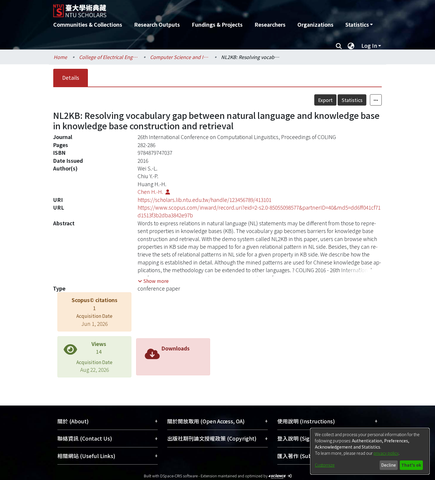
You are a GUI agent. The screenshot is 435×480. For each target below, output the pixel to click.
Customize (325, 465)
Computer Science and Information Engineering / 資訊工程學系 (179, 56)
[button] (153, 281)
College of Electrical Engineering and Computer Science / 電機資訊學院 (108, 56)
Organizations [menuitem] (315, 24)
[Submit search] (338, 45)
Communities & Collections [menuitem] (87, 24)
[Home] (185, 8)
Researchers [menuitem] (270, 24)
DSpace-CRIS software (179, 476)
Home (60, 56)
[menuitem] (359, 24)
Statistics (351, 99)
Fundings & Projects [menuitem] (217, 24)
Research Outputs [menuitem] (157, 24)
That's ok (411, 465)
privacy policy (386, 453)
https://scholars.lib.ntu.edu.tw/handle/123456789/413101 (204, 199)
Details (70, 77)
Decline (388, 465)
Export (325, 99)
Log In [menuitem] (369, 45)
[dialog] (370, 451)
